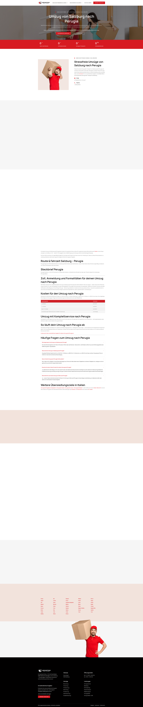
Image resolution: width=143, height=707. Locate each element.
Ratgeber (92, 705)
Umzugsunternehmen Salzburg (59, 2)
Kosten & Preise (87, 2)
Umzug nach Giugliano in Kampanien (48, 387)
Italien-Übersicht (97, 387)
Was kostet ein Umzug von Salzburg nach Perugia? (53, 350)
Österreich (79, 389)
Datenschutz (102, 705)
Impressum (97, 705)
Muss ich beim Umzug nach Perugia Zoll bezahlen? (53, 359)
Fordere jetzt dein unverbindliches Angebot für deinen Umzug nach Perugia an (57, 333)
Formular (81, 73)
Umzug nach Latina (60, 387)
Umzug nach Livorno (69, 387)
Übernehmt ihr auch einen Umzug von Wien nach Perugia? (54, 375)
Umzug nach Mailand (78, 387)
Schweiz (73, 389)
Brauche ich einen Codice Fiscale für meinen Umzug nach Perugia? (56, 367)
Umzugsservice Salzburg (75, 2)
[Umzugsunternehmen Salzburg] (44, 2)
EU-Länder (90, 389)
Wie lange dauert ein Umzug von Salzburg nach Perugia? (54, 342)
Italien (96, 251)
